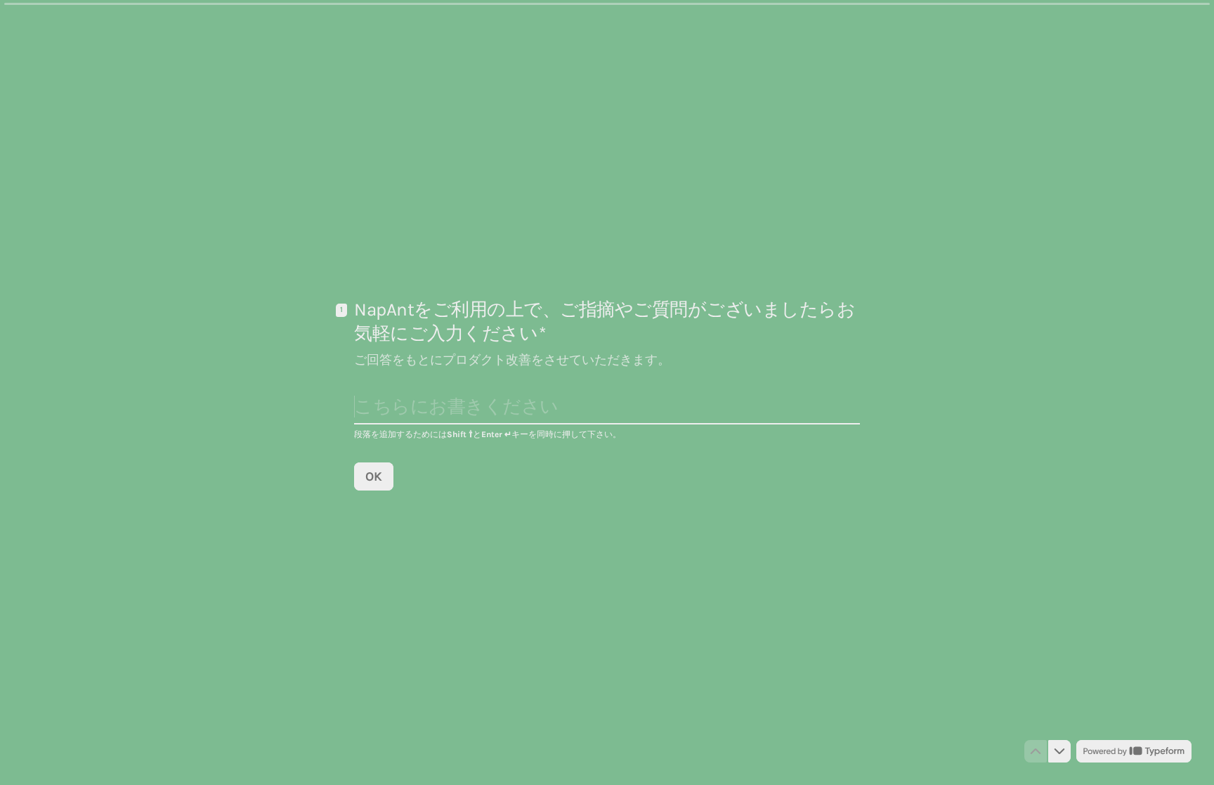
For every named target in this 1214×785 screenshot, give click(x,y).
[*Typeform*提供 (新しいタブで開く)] (1134, 751)
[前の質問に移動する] (1035, 751)
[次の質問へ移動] (1059, 751)
